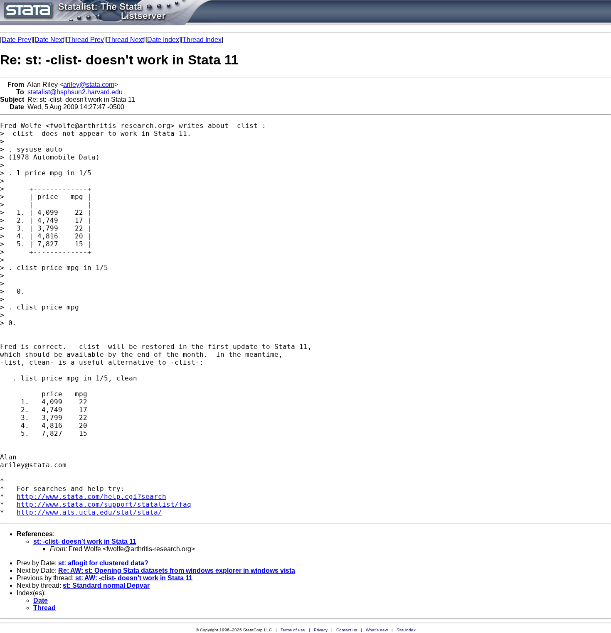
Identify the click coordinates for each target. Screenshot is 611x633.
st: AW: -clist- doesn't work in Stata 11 (133, 577)
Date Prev (16, 39)
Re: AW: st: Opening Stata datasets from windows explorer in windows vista (176, 570)
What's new (377, 630)
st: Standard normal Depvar (106, 585)
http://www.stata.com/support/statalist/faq (104, 504)
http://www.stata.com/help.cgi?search (91, 497)
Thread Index (202, 39)
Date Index (163, 39)
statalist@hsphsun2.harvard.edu (75, 92)
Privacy (321, 630)
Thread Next (125, 39)
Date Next (49, 39)
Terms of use (293, 630)
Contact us (346, 630)
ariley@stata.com (88, 84)
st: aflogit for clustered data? (103, 563)
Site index (406, 630)
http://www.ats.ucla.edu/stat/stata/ (89, 512)
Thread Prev (85, 39)
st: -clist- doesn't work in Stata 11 (84, 541)
